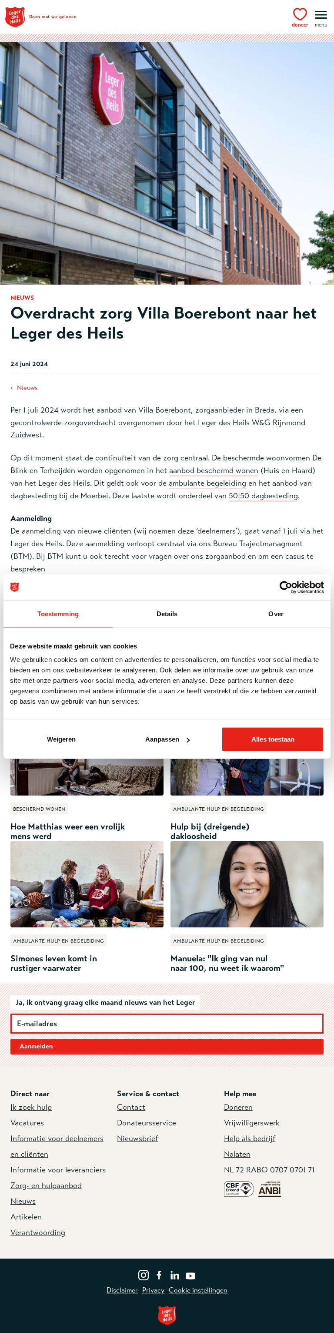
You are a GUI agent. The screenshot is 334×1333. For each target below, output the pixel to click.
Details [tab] (167, 613)
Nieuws (27, 388)
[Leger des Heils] (167, 1315)
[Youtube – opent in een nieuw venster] (190, 1274)
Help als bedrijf (249, 1138)
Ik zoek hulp (31, 1107)
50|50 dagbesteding (263, 495)
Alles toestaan (272, 739)
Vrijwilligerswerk (252, 1123)
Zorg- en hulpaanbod (46, 1185)
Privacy (153, 1290)
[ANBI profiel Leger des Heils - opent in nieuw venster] (269, 1188)
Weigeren (61, 739)
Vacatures (27, 1123)
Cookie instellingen (198, 1290)
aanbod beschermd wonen (213, 470)
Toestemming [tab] (58, 613)
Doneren (238, 1107)
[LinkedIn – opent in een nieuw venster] (175, 1274)
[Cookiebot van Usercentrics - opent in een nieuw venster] (286, 587)
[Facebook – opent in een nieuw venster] (159, 1274)
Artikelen (26, 1217)
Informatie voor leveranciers (58, 1170)
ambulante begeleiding (207, 483)
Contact (131, 1107)
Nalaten (237, 1154)
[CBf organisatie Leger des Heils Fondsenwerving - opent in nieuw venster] (239, 1188)
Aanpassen (162, 739)
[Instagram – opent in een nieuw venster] (143, 1274)
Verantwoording (37, 1232)
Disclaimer (122, 1290)
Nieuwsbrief (137, 1138)
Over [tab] (275, 613)
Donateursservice (146, 1123)
